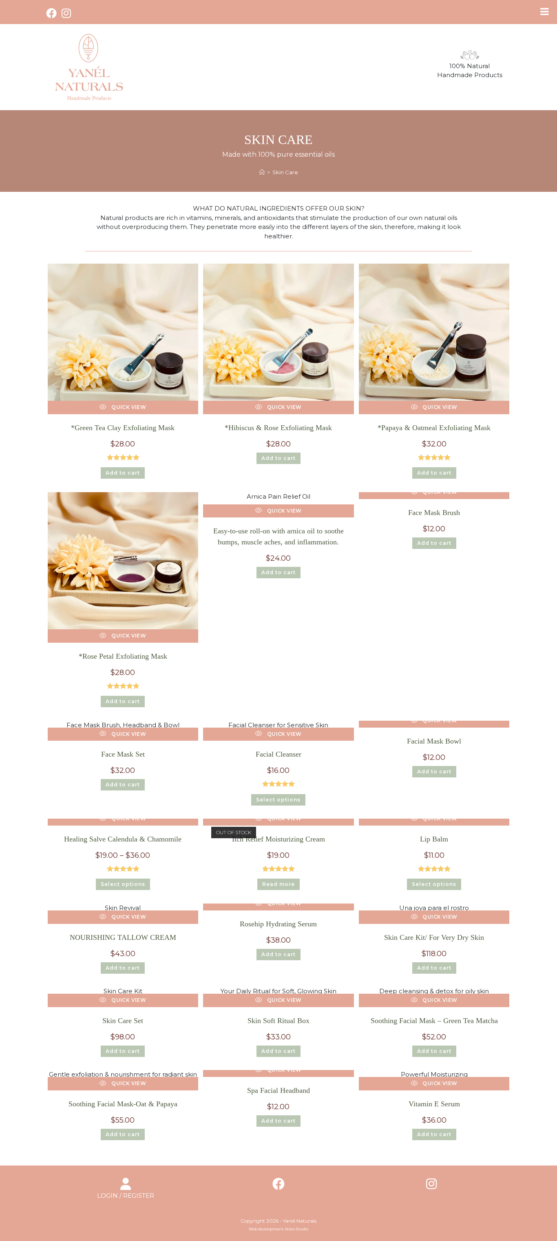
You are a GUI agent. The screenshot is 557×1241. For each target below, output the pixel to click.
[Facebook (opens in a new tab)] (52, 13)
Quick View (128, 407)
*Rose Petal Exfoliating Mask (123, 656)
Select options (278, 800)
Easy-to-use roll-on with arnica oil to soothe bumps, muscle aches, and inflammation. (278, 536)
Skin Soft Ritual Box (278, 1021)
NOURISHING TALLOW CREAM (123, 937)
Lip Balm (434, 839)
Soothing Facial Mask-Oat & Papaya (123, 1104)
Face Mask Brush (434, 512)
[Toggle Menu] (544, 11)
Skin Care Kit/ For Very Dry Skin (434, 937)
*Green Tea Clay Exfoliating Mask (123, 428)
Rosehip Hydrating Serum (278, 924)
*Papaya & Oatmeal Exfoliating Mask (434, 428)
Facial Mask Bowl (434, 741)
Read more (278, 884)
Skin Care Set (122, 1021)
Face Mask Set (123, 754)
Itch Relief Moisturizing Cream (278, 839)
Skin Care (285, 172)
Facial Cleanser (278, 754)
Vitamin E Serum (434, 1104)
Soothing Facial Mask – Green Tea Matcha (434, 1021)
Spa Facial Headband (278, 1090)
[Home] (262, 172)
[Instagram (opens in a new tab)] (66, 13)
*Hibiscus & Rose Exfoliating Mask (278, 428)
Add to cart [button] (123, 473)
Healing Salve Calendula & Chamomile (122, 839)
